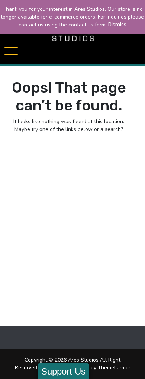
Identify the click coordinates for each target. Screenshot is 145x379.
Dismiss (117, 25)
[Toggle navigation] (11, 51)
